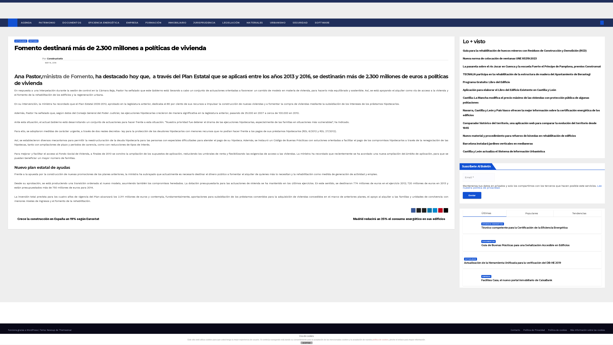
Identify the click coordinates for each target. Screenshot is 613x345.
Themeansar (65, 330)
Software (322, 22)
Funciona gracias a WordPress (23, 330)
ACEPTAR (306, 343)
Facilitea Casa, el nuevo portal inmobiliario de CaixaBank (516, 280)
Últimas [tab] (486, 213)
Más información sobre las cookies (587, 330)
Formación (153, 22)
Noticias (33, 41)
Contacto (515, 330)
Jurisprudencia (204, 22)
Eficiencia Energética (103, 22)
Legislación (231, 22)
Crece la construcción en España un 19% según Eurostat (58, 219)
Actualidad (20, 41)
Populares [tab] (531, 213)
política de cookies (380, 340)
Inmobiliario (177, 22)
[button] (597, 22)
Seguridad (300, 22)
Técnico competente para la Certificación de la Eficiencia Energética (524, 227)
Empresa (132, 22)
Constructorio (55, 58)
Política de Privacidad (534, 330)
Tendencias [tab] (578, 213)
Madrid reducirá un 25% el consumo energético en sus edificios (399, 219)
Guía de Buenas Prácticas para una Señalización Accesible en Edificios (525, 245)
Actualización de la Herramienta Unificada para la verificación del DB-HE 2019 (512, 262)
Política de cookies (557, 330)
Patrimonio (47, 22)
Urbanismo (278, 22)
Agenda (26, 22)
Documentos (71, 22)
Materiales (255, 22)
